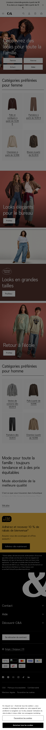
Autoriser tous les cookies (23, 725)
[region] (23, 714)
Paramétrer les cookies (23, 718)
